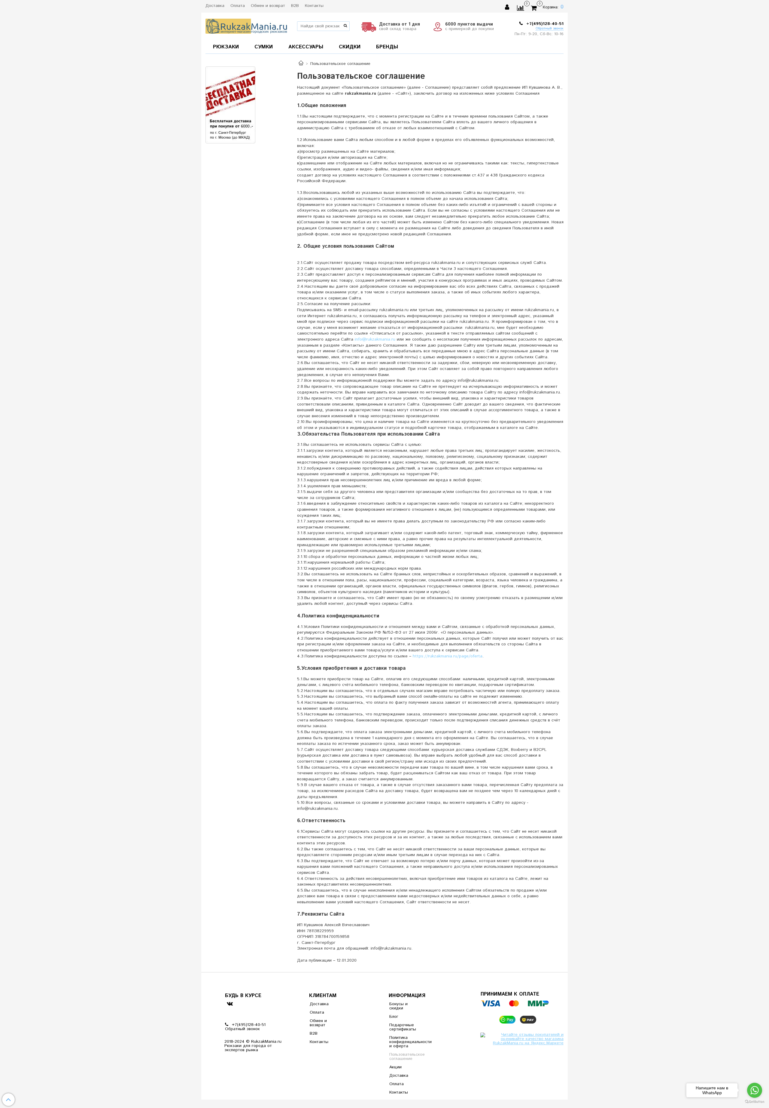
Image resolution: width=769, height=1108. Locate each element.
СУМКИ (263, 47)
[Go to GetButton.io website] (754, 1102)
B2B (295, 6)
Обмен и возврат (268, 6)
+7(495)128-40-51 (544, 24)
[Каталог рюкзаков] (301, 64)
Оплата (237, 6)
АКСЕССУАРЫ (305, 47)
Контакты (314, 6)
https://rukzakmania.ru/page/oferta (447, 656)
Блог (393, 1017)
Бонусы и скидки (398, 1006)
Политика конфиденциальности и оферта (404, 1042)
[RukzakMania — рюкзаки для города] (246, 25)
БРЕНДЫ (387, 47)
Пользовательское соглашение (404, 1056)
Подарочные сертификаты (402, 1027)
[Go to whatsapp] (754, 1090)
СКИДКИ (349, 47)
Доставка (214, 6)
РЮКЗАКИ (226, 47)
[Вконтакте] (229, 1003)
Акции (395, 1067)
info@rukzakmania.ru (376, 339)
